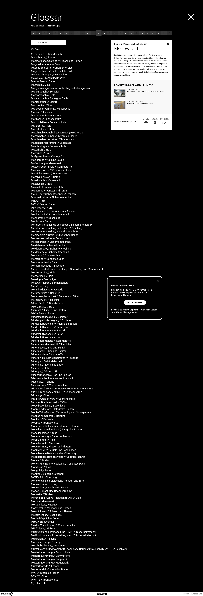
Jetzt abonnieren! (134, 302)
